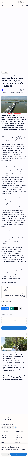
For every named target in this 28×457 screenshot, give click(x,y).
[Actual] (10, 352)
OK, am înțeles (18, 454)
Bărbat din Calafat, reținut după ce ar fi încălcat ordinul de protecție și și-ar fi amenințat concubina (14, 369)
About (17, 434)
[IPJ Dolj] (14, 352)
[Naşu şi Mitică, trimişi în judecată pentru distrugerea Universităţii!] (14, 289)
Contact (17, 435)
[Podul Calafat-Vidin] (6, 301)
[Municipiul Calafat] (16, 374)
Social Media (19, 437)
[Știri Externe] (13, 6)
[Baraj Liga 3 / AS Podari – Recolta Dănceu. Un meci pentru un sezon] (14, 295)
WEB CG (4, 437)
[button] (2, 2)
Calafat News (7, 2)
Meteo (17, 439)
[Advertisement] (14, 23)
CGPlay (4, 435)
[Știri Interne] (5, 6)
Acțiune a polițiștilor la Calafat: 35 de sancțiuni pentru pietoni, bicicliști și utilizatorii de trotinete (13, 356)
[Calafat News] (9, 90)
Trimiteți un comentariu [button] (14, 328)
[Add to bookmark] (25, 338)
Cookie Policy (6, 454)
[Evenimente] (20, 6)
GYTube (4, 434)
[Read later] (21, 90)
